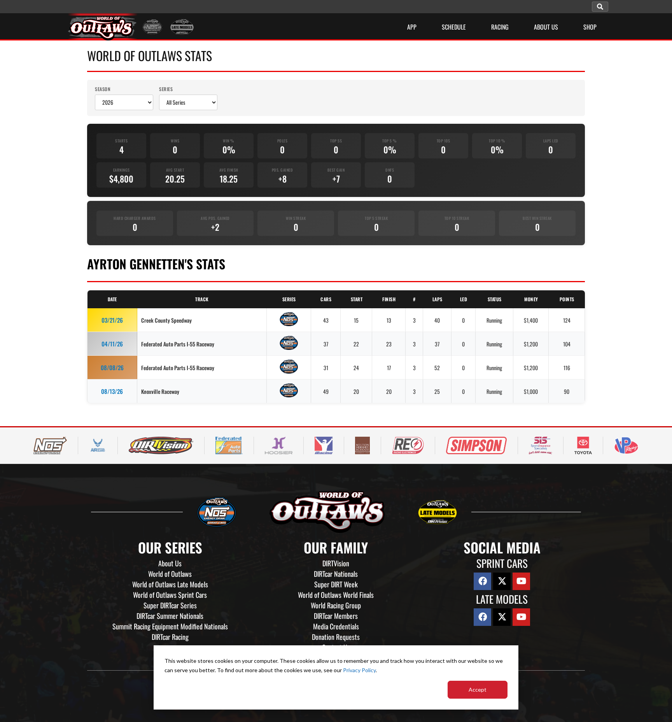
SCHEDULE (454, 27)
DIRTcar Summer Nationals (169, 616)
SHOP (590, 27)
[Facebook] (482, 581)
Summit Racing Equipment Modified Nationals (170, 626)
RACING (500, 27)
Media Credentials (336, 626)
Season (102, 89)
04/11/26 (112, 343)
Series (166, 89)
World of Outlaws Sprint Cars (170, 595)
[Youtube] (521, 581)
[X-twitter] (502, 581)
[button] (600, 7)
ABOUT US (546, 27)
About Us (170, 563)
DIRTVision (335, 563)
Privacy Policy (359, 670)
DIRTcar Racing (170, 637)
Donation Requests (336, 637)
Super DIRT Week (336, 584)
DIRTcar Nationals (336, 574)
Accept (477, 689)
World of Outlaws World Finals (336, 595)
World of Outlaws (170, 574)
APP (411, 27)
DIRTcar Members (336, 616)
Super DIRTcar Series (170, 605)
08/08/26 (112, 367)
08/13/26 (112, 391)
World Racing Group (336, 605)
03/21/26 (112, 320)
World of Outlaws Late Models (170, 584)
